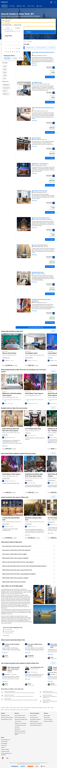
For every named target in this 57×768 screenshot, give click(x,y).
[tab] (8, 28)
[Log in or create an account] (51, 2)
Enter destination (8, 19)
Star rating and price (41, 47)
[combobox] (28, 21)
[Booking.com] (4, 2)
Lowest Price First (30, 47)
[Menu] (55, 2)
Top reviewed (51, 47)
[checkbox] (19, 38)
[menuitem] (4, 6)
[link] (7, 66)
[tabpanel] (13, 45)
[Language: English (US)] (2, 758)
